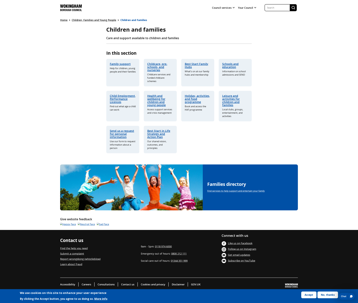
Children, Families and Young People (94, 20)
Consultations (106, 284)
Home (64, 20)
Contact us (127, 284)
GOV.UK (196, 284)
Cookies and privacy (153, 284)
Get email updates (239, 255)
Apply (293, 7)
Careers (86, 284)
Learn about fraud (71, 264)
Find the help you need (74, 248)
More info (100, 298)
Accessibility (67, 284)
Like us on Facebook (240, 243)
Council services (222, 7)
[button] (68, 224)
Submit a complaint (72, 253)
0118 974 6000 (163, 246)
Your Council (246, 7)
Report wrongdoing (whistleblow (80, 259)
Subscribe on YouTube (241, 260)
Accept (309, 294)
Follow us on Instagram (242, 249)
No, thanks (328, 294)
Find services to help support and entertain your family (236, 190)
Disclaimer (178, 284)
